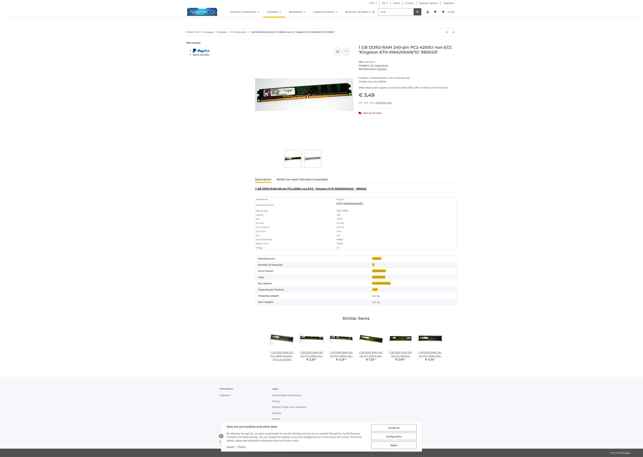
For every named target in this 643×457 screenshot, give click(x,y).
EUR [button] (371, 3)
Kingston (377, 258)
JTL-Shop (626, 452)
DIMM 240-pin (379, 271)
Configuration (394, 436)
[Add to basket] (258, 43)
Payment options (428, 3)
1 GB (375, 289)
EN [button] (383, 3)
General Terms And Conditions (289, 407)
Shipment (448, 3)
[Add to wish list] (346, 51)
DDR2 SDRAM (379, 277)
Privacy (242, 446)
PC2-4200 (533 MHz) (381, 283)
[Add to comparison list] (337, 51)
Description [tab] (263, 179)
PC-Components (379, 65)
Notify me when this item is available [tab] (302, 179)
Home (397, 3)
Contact (409, 3)
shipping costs (384, 102)
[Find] (417, 11)
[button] (427, 12)
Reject (393, 445)
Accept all (394, 427)
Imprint (230, 446)
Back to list (193, 32)
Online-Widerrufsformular (286, 395)
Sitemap (276, 413)
